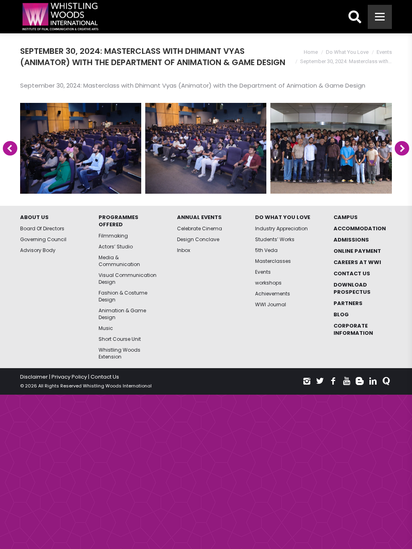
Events (384, 52)
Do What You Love (347, 52)
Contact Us (105, 377)
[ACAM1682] (205, 148)
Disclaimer (34, 377)
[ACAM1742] (330, 148)
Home (311, 52)
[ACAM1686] (80, 148)
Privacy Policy (69, 377)
